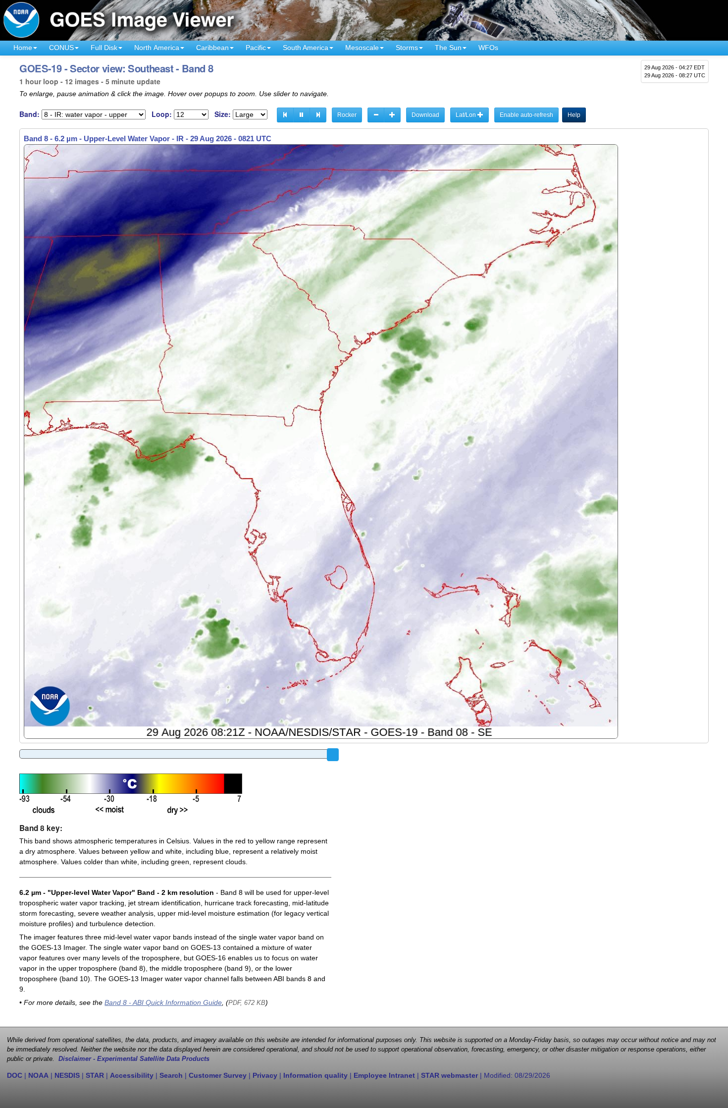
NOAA (38, 1075)
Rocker (347, 114)
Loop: (162, 114)
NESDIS (67, 1075)
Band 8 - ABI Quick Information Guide (163, 1002)
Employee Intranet (384, 1075)
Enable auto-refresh (526, 114)
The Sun (448, 48)
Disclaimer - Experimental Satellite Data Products (133, 1058)
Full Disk (104, 48)
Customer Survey (218, 1075)
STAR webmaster (449, 1075)
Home (22, 48)
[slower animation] (375, 115)
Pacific (256, 48)
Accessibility (132, 1075)
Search (171, 1075)
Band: (29, 114)
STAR (95, 1075)
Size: (222, 114)
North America (156, 48)
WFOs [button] (488, 48)
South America (305, 48)
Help (574, 114)
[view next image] (318, 115)
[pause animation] (301, 115)
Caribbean (212, 48)
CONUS (61, 48)
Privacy (265, 1075)
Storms (407, 48)
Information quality (315, 1075)
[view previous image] (285, 115)
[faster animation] (392, 115)
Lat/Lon (466, 114)
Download (425, 114)
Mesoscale (362, 48)
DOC (14, 1075)
